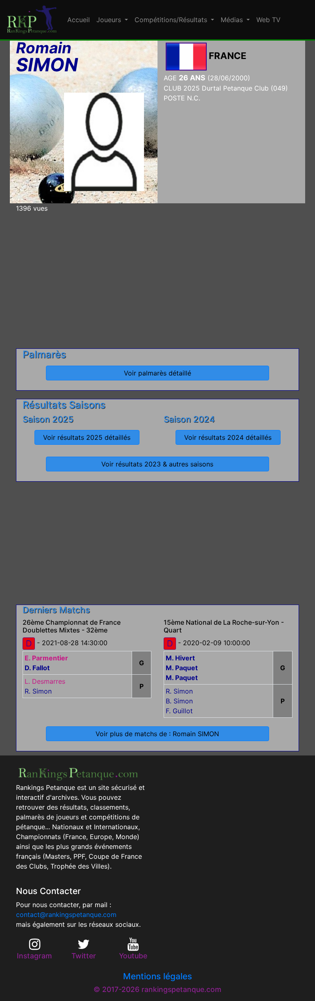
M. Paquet (182, 668)
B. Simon (179, 701)
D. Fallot (37, 668)
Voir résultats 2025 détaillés (86, 437)
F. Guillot (179, 711)
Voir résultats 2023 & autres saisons (157, 464)
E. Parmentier (46, 658)
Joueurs (109, 20)
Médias (233, 20)
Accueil (78, 20)
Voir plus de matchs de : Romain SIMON (157, 734)
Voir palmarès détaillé (157, 373)
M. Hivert (180, 658)
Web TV (268, 20)
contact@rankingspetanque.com (66, 914)
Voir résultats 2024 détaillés (228, 437)
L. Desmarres (45, 681)
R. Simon (38, 691)
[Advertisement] (157, 277)
